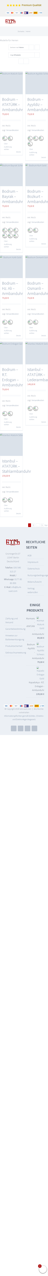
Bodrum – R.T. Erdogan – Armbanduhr (12, 377)
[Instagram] (27, 728)
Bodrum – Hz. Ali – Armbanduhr (12, 288)
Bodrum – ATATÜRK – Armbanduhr (12, 104)
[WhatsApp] (34, 728)
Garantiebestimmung (13, 628)
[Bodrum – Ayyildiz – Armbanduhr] (36, 83)
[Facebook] (14, 728)
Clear (6, 144)
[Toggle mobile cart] (39, 22)
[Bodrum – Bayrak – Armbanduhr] (11, 175)
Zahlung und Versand (11, 620)
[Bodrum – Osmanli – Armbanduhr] (36, 266)
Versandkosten (12, 130)
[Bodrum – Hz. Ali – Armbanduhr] (11, 266)
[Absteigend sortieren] (37, 47)
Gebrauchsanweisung (13, 652)
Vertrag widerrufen (33, 590)
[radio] (5, 138)
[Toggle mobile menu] (43, 22)
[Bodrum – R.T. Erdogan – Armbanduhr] (11, 353)
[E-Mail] (20, 728)
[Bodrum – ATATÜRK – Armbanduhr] (11, 83)
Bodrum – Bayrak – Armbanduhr (12, 196)
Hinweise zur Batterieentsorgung (13, 637)
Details (18, 152)
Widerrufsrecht (35, 581)
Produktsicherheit (13, 645)
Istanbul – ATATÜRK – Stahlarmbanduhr (16, 466)
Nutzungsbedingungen (35, 575)
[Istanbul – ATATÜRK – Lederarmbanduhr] (36, 353)
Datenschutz (34, 568)
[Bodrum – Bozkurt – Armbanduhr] (36, 175)
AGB (29, 555)
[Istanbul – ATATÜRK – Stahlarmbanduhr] (11, 444)
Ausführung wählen (7, 148)
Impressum (33, 562)
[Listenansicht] (26, 61)
